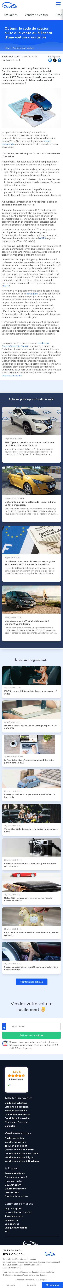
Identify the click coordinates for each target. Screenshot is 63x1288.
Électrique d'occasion (17, 1122)
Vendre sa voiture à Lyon (19, 1157)
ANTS (42, 238)
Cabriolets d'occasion (17, 1118)
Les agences (12, 1223)
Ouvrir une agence (15, 1188)
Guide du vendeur (15, 1138)
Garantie (10, 1125)
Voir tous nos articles (31, 981)
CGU (16, 1192)
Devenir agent (13, 1184)
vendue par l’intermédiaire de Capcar (25, 344)
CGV (7, 1192)
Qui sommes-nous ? (16, 1177)
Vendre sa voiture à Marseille (22, 1153)
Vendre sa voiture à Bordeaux (22, 1161)
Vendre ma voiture (15, 1141)
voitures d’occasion (12, 375)
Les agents (11, 1219)
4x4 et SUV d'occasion (17, 1114)
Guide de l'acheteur (16, 1102)
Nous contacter (14, 1180)
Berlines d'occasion (16, 1110)
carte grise (32, 293)
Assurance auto (14, 1216)
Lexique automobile (16, 1227)
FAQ (7, 1231)
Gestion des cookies (16, 1196)
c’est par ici (25, 1047)
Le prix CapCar (13, 1208)
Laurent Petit (13, 59)
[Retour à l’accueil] (9, 5)
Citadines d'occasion (17, 1106)
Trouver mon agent (16, 1145)
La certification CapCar (18, 1212)
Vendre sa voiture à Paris (19, 1149)
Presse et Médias (15, 1173)
